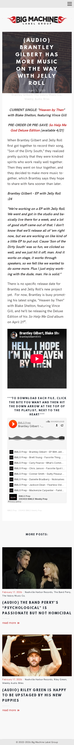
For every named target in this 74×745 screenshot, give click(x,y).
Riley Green (60, 679)
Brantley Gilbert (22, 94)
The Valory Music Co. (48, 94)
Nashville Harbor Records (38, 591)
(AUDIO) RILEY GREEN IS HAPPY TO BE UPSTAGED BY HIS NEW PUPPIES (34, 695)
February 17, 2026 (12, 591)
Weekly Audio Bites (37, 99)
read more (9, 622)
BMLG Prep (12, 510)
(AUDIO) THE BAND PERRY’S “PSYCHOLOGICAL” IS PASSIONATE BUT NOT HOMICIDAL (37, 608)
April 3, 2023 (37, 90)
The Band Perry (62, 591)
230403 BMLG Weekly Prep (30, 510)
